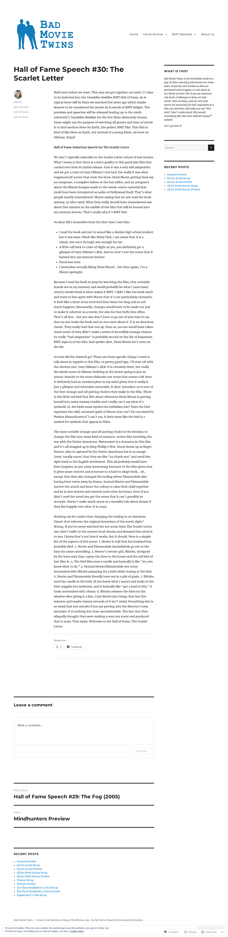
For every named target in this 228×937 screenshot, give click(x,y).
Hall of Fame (21, 112)
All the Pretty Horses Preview (33, 876)
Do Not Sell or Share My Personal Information (117, 920)
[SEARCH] (211, 148)
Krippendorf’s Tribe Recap (32, 895)
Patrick (18, 102)
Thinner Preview (26, 883)
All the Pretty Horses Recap (32, 872)
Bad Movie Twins (23, 920)
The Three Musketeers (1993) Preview (38, 891)
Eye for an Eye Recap (28, 865)
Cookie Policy (77, 931)
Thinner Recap (25, 880)
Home (133, 34)
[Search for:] (186, 147)
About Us (207, 34)
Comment (141, 751)
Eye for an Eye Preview (29, 869)
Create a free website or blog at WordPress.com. (63, 920)
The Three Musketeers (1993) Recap (37, 887)
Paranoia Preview (26, 861)
